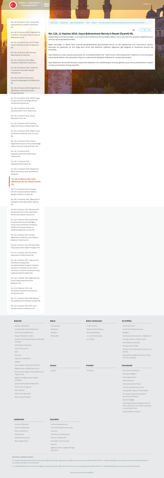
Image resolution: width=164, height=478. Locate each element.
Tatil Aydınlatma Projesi (132, 384)
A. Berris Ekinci (92, 326)
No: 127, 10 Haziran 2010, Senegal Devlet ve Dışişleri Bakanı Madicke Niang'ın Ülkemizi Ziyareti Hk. (23, 191)
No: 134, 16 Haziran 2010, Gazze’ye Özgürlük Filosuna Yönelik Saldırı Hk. (25, 124)
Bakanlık (18, 321)
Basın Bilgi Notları (21, 441)
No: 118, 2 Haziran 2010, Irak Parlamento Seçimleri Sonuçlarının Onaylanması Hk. (24, 290)
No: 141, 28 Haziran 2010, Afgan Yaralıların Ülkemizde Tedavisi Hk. (23, 61)
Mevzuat (18, 355)
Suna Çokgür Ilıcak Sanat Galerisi (27, 365)
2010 (87, 23)
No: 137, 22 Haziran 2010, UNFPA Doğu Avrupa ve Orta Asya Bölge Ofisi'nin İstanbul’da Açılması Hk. (25, 100)
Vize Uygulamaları (129, 377)
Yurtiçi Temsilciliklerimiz (24, 332)
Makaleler (54, 329)
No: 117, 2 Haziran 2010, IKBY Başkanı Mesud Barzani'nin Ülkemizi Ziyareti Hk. (26, 299)
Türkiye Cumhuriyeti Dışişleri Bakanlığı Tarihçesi (29, 340)
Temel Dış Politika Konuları (133, 329)
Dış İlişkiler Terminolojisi (60, 441)
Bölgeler (126, 332)
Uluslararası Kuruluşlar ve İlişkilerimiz (137, 336)
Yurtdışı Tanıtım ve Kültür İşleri (134, 339)
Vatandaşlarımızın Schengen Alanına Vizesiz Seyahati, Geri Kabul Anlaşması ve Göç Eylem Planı (137, 405)
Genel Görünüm (129, 326)
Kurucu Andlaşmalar (58, 437)
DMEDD (17, 362)
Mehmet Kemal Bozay (95, 329)
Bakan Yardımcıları (94, 321)
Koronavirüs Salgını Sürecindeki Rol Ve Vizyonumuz (29, 373)
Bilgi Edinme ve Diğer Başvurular (27, 368)
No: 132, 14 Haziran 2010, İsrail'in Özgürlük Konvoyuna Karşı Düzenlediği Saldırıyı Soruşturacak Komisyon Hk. (25, 143)
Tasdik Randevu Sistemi (132, 411)
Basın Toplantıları (21, 431)
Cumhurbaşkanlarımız (59, 424)
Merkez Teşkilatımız (22, 326)
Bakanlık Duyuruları (22, 437)
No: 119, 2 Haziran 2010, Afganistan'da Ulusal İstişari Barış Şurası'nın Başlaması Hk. (25, 280)
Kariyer (53, 365)
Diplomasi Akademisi (23, 358)
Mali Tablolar (20, 390)
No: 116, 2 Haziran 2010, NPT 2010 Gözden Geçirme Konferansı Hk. (23, 307)
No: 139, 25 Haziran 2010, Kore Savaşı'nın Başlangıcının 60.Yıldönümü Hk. (25, 80)
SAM (16, 352)
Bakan (52, 321)
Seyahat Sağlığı (128, 400)
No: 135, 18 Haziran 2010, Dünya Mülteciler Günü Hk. (23, 117)
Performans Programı (23, 387)
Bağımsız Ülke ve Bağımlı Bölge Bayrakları (62, 448)
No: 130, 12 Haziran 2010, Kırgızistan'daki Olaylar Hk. (21, 162)
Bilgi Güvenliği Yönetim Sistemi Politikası (26, 378)
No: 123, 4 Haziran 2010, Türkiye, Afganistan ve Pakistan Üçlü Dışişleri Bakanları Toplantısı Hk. (24, 237)
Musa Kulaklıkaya (93, 332)
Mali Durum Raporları (23, 393)
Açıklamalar (54, 23)
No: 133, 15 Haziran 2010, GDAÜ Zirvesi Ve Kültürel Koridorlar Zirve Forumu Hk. (25, 133)
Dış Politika (127, 321)
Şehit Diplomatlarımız (23, 345)
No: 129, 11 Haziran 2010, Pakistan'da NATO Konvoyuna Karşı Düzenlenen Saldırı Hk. (25, 171)
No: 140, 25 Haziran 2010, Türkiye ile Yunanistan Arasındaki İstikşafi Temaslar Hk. (24, 70)
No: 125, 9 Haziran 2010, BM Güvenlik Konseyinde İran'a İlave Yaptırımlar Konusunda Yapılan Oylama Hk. (25, 212)
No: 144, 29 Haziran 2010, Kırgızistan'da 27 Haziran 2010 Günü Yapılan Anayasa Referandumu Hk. (25, 34)
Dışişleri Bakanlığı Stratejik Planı (27, 383)
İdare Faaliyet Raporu (23, 397)
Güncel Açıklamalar (22, 427)
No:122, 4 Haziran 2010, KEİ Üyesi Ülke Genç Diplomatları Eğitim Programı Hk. (25, 246)
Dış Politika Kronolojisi (131, 342)
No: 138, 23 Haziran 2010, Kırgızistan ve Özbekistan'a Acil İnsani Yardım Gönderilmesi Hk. (25, 90)
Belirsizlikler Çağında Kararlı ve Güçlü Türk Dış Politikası (137, 356)
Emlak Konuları (128, 380)
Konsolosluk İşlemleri (131, 370)
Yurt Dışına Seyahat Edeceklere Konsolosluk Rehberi (134, 395)
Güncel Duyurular (21, 348)
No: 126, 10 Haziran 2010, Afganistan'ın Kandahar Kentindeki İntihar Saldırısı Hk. (25, 202)
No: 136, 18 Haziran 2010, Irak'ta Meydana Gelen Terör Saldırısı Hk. (23, 109)
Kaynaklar (54, 419)
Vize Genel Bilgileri (129, 374)
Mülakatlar (55, 336)
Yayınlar (54, 444)
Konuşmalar (55, 326)
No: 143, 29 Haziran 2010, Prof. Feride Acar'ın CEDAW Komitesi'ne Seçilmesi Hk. (25, 45)
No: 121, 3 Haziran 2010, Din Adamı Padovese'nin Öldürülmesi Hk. (24, 253)
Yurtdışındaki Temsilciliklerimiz (26, 329)
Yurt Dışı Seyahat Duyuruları (133, 387)
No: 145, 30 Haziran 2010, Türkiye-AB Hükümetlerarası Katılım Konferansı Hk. (24, 24)
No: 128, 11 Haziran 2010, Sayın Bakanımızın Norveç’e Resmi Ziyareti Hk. (26, 181)
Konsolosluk (127, 365)
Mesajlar (54, 332)
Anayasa (54, 431)
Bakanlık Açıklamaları (77, 23)
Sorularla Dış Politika (131, 346)
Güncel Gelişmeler (22, 424)
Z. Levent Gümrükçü (94, 336)
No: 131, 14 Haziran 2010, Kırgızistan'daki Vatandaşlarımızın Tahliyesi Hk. (23, 153)
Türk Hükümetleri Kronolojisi (62, 427)
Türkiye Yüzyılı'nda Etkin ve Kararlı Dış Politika (137, 350)
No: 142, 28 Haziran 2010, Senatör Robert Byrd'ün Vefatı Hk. (23, 53)
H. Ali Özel (90, 339)
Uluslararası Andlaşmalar (60, 434)
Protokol (89, 365)
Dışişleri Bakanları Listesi (24, 336)
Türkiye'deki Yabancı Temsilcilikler (135, 390)
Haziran (94, 23)
